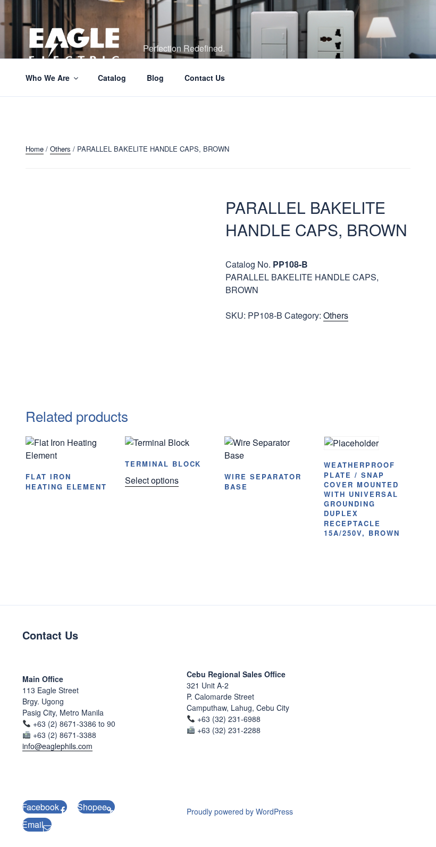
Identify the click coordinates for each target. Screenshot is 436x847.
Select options (152, 480)
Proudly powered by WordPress (240, 811)
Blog (155, 77)
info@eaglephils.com (57, 746)
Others (60, 149)
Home (35, 149)
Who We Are (48, 77)
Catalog (112, 77)
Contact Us (205, 77)
